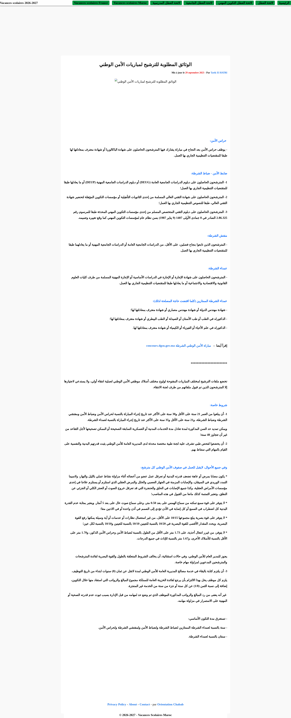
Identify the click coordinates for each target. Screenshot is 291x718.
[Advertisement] (145, 30)
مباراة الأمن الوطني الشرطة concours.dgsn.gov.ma (179, 345)
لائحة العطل (265, 3)
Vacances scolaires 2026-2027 (19, 3)
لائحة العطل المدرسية (166, 3)
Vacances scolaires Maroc (130, 3)
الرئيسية (284, 3)
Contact (145, 704)
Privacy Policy (116, 704)
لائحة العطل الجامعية (198, 3)
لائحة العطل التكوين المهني (234, 3)
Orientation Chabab (170, 704)
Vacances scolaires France (91, 3)
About (133, 704)
